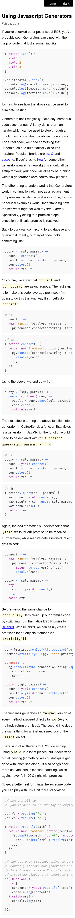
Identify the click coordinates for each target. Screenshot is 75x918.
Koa (40, 159)
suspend (8, 159)
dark (66, 3)
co (47, 153)
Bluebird (8, 626)
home (52, 3)
